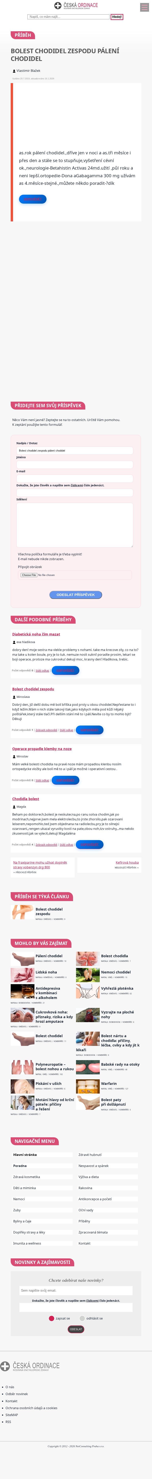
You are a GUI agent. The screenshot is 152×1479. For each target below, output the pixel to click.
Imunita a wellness (27, 1243)
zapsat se (62, 1318)
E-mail (20, 471)
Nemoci (19, 1199)
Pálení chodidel (49, 956)
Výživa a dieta (89, 1177)
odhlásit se (94, 1318)
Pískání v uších (49, 1083)
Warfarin (109, 1083)
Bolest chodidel (49, 1036)
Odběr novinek (17, 1394)
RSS (8, 1422)
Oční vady (86, 1210)
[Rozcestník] (144, 7)
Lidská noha (46, 972)
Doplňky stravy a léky (29, 1232)
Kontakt (84, 1243)
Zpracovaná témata (93, 1232)
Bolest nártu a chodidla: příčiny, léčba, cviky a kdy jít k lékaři (108, 1043)
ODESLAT (76, 1329)
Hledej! (117, 17)
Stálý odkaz (42, 670)
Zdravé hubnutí (90, 1155)
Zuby (17, 1210)
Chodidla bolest (25, 798)
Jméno (21, 457)
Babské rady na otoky (120, 1064)
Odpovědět (33, 199)
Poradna (20, 1166)
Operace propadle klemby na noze (42, 748)
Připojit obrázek (30, 567)
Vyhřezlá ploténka (117, 988)
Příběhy (84, 1221)
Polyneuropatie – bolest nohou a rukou (55, 1066)
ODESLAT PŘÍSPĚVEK (76, 595)
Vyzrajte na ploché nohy (117, 1014)
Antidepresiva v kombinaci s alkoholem (48, 993)
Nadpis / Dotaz (26, 443)
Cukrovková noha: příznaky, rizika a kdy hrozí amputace (54, 1017)
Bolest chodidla (114, 956)
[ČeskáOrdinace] (76, 10)
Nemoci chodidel (116, 972)
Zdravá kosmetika (26, 1177)
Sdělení (21, 499)
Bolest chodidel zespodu (33, 689)
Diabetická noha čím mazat (36, 634)
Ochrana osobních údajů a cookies (31, 1408)
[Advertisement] (77, 111)
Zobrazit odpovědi (46, 730)
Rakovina (85, 1188)
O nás (10, 1387)
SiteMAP (12, 1415)
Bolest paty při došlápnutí (113, 1102)
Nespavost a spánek (94, 1166)
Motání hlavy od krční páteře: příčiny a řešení (55, 1104)
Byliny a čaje (22, 1221)
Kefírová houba (127, 862)
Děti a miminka (24, 1188)
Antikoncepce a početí (95, 1199)
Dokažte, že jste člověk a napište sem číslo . (60, 485)
